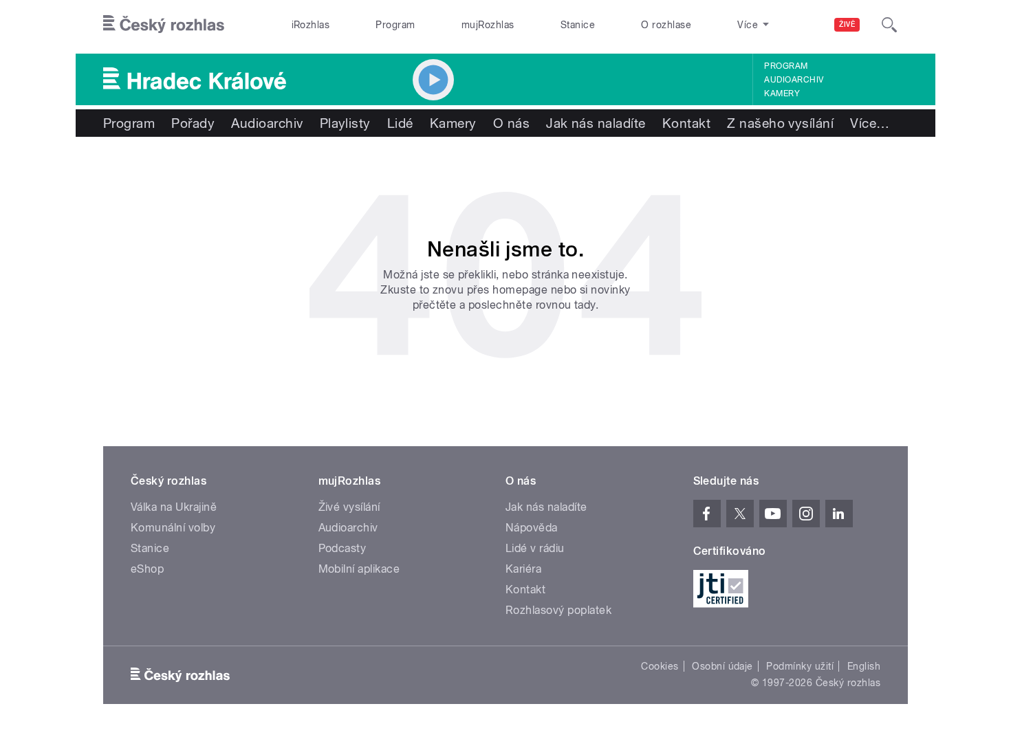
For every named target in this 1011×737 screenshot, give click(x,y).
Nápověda (532, 527)
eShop (147, 568)
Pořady (193, 123)
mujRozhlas (487, 24)
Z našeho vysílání (780, 123)
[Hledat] (889, 25)
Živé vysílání (349, 507)
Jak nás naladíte (596, 123)
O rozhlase (666, 24)
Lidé (400, 123)
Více (869, 123)
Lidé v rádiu (535, 548)
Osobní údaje (722, 666)
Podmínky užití (800, 666)
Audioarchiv (793, 80)
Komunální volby (173, 527)
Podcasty (342, 548)
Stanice (578, 24)
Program (395, 24)
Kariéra (523, 568)
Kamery (782, 93)
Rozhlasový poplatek (558, 610)
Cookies (659, 666)
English (863, 666)
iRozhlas (311, 24)
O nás (511, 123)
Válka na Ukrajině (174, 507)
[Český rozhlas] (163, 25)
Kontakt (686, 123)
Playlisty (345, 123)
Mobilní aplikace (359, 568)
